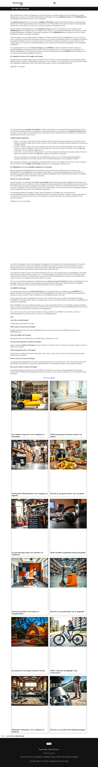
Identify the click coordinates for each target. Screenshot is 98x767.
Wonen (3, 736)
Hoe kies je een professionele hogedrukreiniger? (68, 730)
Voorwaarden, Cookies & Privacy (49, 749)
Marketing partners (49, 753)
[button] (54, 3)
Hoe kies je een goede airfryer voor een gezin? (67, 493)
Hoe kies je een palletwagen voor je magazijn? (67, 612)
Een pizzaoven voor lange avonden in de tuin (28, 671)
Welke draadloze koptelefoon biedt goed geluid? (68, 553)
